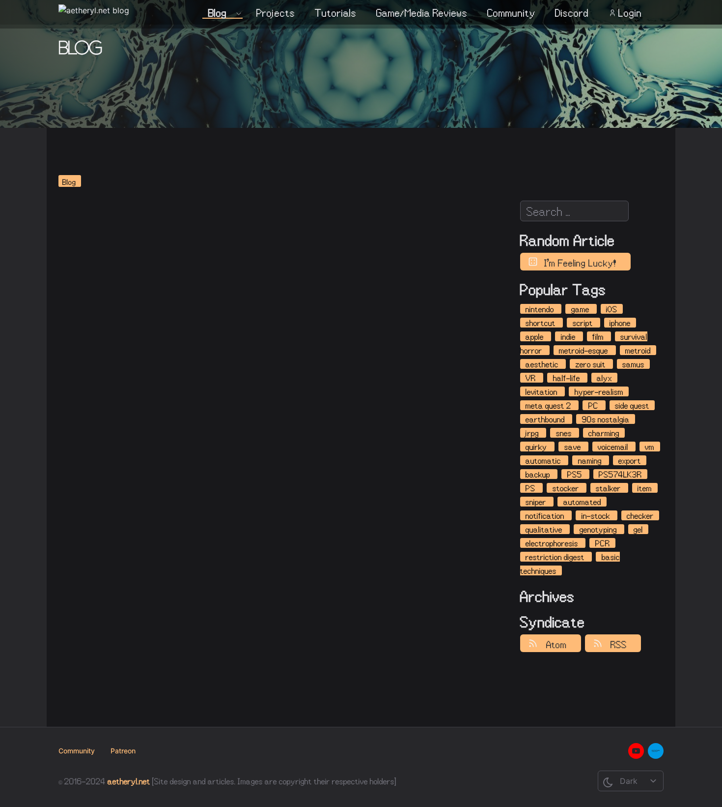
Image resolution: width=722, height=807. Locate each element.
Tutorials (336, 13)
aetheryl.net (129, 781)
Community (511, 13)
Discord (572, 13)
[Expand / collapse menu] (238, 13)
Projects (275, 13)
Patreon (123, 751)
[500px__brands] (656, 751)
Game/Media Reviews (422, 13)
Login (630, 13)
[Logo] (93, 12)
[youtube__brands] (636, 751)
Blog (217, 13)
